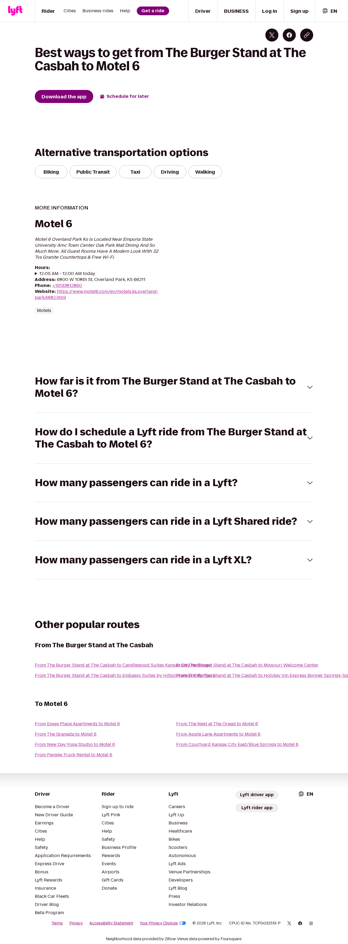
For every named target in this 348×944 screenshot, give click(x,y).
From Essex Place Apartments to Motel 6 (77, 724)
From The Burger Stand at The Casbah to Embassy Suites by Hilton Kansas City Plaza (125, 675)
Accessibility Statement (111, 923)
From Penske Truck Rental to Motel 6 (73, 755)
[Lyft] (15, 11)
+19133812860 (67, 285)
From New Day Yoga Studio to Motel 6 (75, 744)
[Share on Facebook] (289, 35)
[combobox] (329, 11)
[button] (174, 387)
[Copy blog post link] (306, 35)
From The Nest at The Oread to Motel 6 (217, 724)
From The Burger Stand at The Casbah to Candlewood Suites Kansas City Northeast (123, 665)
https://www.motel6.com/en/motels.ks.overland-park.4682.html (97, 294)
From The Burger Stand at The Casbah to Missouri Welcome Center (247, 665)
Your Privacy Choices (159, 923)
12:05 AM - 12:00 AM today (67, 274)
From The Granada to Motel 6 (66, 734)
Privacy (76, 923)
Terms (57, 923)
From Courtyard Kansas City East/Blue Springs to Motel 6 (237, 744)
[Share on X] (271, 35)
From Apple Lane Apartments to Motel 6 (218, 734)
